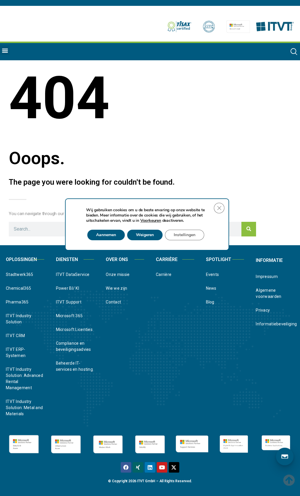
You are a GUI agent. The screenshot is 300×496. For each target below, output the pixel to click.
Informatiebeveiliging (275, 324)
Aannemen (106, 235)
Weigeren (145, 235)
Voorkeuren (150, 220)
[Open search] (294, 51)
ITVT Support (68, 302)
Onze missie (117, 274)
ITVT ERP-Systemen (15, 352)
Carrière (163, 274)
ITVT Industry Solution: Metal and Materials (24, 407)
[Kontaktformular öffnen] (285, 456)
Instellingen (184, 235)
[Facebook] (126, 467)
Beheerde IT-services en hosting (74, 366)
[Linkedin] (150, 467)
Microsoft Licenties (74, 329)
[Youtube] (162, 467)
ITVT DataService (72, 274)
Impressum (267, 276)
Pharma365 (17, 302)
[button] (5, 50)
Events (212, 274)
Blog (210, 302)
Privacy (263, 310)
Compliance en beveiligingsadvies (73, 346)
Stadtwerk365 (19, 274)
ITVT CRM (15, 335)
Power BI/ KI (67, 288)
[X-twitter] (174, 467)
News (211, 288)
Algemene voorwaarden (268, 293)
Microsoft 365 (69, 315)
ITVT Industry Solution (19, 318)
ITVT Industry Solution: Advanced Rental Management (24, 378)
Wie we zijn (116, 288)
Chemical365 (18, 288)
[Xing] (138, 467)
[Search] (248, 229)
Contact (113, 302)
